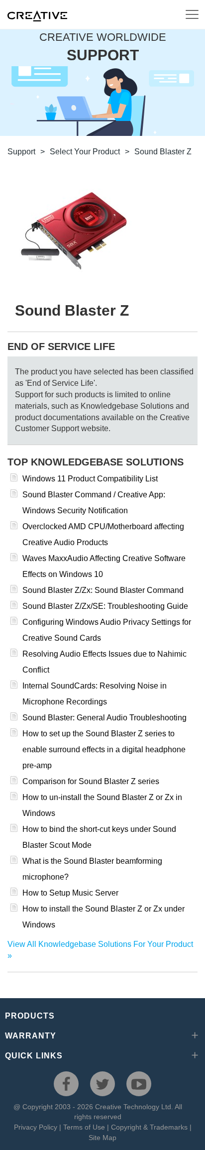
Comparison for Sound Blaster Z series (90, 781)
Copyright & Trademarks (149, 1127)
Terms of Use (84, 1127)
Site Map (102, 1138)
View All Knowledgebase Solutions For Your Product (100, 944)
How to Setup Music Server (70, 893)
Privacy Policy (35, 1127)
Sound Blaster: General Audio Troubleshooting (104, 717)
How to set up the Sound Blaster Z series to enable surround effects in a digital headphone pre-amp (104, 749)
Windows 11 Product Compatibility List (90, 478)
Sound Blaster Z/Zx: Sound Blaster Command (103, 590)
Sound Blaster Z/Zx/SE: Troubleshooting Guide (105, 606)
